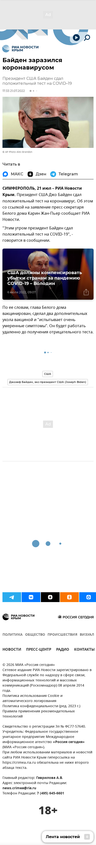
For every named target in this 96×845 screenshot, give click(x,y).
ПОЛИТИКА (12, 635)
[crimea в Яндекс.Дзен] (50, 597)
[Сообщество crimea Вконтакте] (31, 597)
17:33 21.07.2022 (13, 91)
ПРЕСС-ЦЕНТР (38, 650)
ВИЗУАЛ (87, 635)
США (47, 374)
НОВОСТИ (11, 650)
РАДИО (62, 650)
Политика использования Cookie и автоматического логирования (32, 698)
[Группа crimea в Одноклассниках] (69, 597)
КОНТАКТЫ (84, 650)
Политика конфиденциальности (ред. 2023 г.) (41, 706)
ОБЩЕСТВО (35, 635)
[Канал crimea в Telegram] (11, 597)
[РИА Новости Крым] (20, 48)
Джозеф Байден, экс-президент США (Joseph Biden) (47, 382)
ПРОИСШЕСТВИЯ (62, 635)
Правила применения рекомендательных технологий (38, 714)
